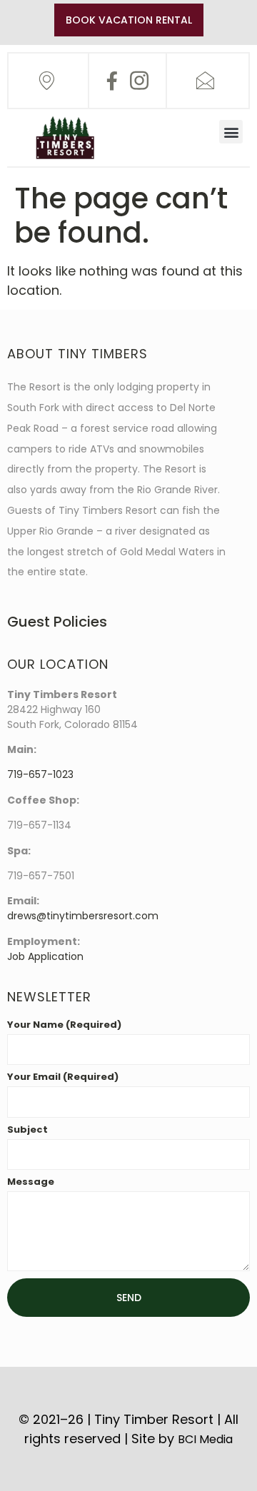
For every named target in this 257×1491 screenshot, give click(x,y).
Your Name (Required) (64, 1025)
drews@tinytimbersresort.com (82, 916)
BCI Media (205, 1439)
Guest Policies (57, 622)
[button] (231, 131)
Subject (27, 1130)
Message (30, 1182)
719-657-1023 (40, 774)
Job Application (45, 956)
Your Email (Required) (63, 1077)
